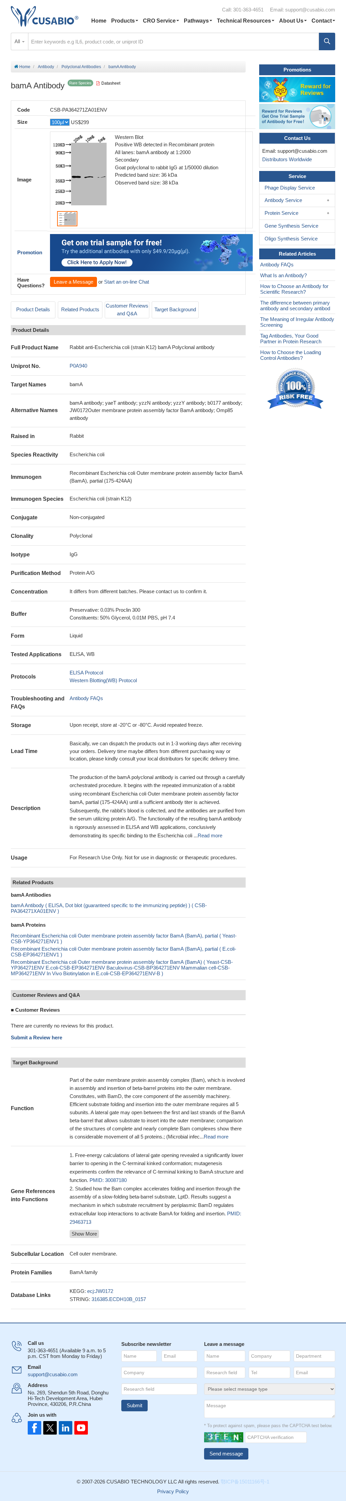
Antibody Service (283, 200)
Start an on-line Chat (126, 282)
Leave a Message (73, 282)
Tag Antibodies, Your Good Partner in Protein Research (290, 338)
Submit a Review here (36, 1037)
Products (123, 21)
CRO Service (159, 21)
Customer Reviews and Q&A (127, 309)
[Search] (327, 41)
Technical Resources (244, 21)
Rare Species (80, 83)
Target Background (175, 309)
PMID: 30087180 (108, 1180)
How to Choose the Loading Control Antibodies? (290, 355)
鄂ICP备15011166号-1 (245, 1481)
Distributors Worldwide (286, 159)
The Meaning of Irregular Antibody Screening (297, 322)
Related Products (80, 309)
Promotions (297, 70)
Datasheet (110, 83)
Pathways (196, 21)
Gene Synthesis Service (291, 226)
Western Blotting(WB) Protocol (103, 680)
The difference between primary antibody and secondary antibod (295, 305)
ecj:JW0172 (100, 1291)
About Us (291, 21)
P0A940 (78, 366)
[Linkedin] (64, 1428)
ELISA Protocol (86, 672)
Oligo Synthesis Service (291, 238)
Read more (210, 835)
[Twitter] (49, 1428)
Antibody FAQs (86, 698)
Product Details (33, 309)
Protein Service (281, 213)
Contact (322, 21)
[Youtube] (79, 1428)
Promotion (29, 252)
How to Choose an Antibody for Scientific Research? (294, 289)
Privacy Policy (173, 1491)
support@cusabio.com (310, 9)
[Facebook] (34, 1428)
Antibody (46, 66)
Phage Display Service (290, 188)
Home (98, 21)
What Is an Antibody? (283, 275)
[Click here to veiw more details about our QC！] (296, 388)
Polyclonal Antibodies (81, 66)
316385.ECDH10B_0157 (119, 1299)
